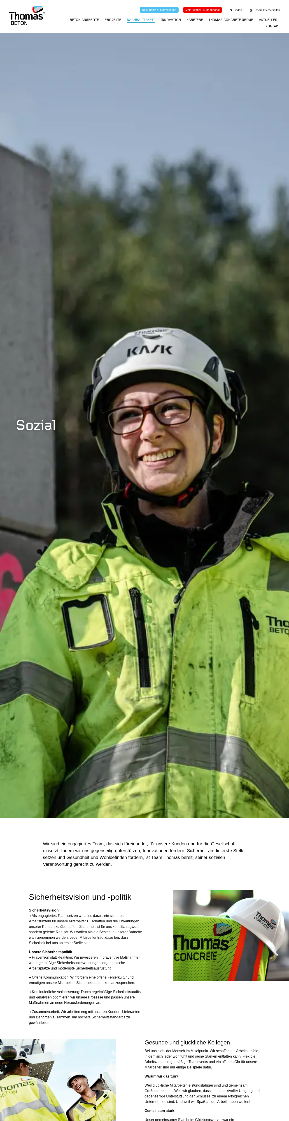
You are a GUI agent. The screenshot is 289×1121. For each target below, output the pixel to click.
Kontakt (273, 26)
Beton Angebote (84, 20)
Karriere (194, 20)
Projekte (113, 20)
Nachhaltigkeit (141, 20)
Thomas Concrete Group (231, 20)
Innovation (171, 20)
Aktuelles (268, 20)
